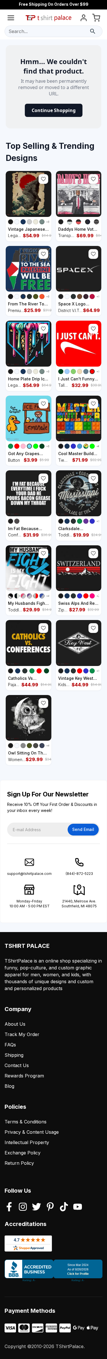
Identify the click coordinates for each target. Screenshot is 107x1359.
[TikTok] (63, 1207)
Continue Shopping (54, 110)
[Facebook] (9, 1207)
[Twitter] (36, 1207)
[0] (96, 18)
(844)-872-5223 (79, 873)
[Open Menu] (11, 18)
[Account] (83, 18)
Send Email (83, 829)
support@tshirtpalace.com (29, 873)
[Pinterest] (50, 1207)
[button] (43, 179)
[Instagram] (22, 1207)
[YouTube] (77, 1207)
